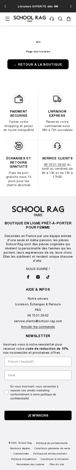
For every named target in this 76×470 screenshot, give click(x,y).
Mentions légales (20, 448)
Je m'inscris (38, 415)
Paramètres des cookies (30, 464)
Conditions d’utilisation (55, 459)
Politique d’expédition (24, 459)
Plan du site (57, 464)
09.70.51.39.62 (55, 164)
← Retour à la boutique (38, 64)
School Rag (25, 442)
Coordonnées (21, 453)
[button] (7, 19)
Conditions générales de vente (52, 448)
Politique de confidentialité (52, 443)
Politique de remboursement (49, 453)
